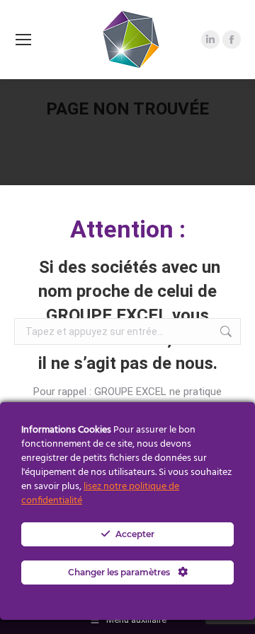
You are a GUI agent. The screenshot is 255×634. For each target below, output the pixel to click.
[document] (127, 317)
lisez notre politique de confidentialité (100, 494)
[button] (235, 213)
